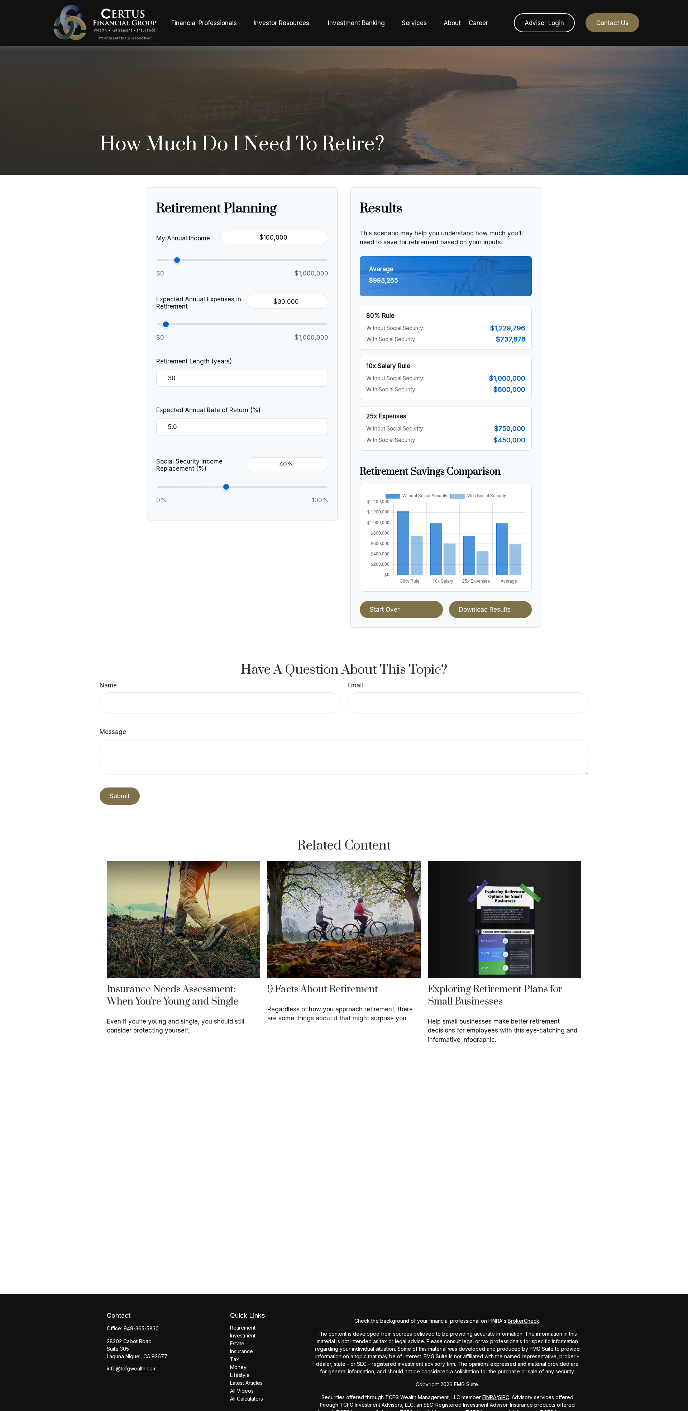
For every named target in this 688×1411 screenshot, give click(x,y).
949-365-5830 (141, 1328)
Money (238, 1367)
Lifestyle (240, 1375)
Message (113, 731)
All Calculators (246, 1399)
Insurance (241, 1351)
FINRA (489, 1397)
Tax (234, 1359)
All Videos (242, 1391)
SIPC (503, 1397)
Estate (237, 1343)
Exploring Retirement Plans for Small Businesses (495, 995)
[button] (204, 23)
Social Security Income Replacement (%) (189, 465)
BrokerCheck (523, 1321)
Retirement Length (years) (194, 361)
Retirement (242, 1328)
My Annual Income (183, 238)
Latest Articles (246, 1383)
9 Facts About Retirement (322, 989)
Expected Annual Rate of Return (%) (208, 410)
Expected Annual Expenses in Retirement (198, 303)
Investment (242, 1335)
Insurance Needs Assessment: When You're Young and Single (172, 995)
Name (108, 685)
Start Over (385, 609)
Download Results (485, 609)
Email (355, 685)
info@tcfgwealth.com (132, 1368)
